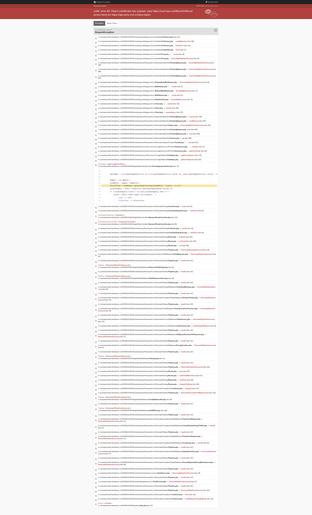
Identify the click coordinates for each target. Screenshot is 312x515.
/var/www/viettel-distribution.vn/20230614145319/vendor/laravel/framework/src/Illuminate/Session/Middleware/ (145, 319)
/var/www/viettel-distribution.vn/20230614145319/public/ (123, 505)
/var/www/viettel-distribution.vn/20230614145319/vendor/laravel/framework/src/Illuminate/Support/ (138, 125)
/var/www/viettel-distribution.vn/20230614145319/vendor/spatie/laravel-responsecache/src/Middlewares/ (144, 254)
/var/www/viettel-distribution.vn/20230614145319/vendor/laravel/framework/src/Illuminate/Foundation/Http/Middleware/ (149, 298)
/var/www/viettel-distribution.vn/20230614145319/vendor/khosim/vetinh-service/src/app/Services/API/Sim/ (143, 151)
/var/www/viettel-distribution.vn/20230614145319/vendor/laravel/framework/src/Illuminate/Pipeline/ (139, 250)
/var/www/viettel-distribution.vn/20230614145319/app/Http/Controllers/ (135, 217)
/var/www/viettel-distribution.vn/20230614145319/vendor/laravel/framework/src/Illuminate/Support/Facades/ (142, 142)
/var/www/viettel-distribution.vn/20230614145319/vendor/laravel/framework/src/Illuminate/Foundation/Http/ (141, 388)
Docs (213, 2)
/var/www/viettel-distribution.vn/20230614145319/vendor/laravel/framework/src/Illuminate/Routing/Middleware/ (147, 287)
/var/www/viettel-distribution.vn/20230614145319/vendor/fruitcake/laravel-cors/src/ (135, 473)
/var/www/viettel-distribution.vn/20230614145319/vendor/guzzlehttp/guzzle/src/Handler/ (136, 37)
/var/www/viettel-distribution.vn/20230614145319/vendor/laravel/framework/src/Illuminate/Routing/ (139, 206)
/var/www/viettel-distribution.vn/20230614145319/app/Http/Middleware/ (134, 267)
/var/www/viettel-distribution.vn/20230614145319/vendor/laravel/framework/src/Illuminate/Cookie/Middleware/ (152, 334)
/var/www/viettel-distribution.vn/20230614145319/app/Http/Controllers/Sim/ (136, 166)
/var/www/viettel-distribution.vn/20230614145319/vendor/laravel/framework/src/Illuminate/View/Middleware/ (148, 308)
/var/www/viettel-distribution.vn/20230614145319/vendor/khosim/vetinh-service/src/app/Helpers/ (139, 155)
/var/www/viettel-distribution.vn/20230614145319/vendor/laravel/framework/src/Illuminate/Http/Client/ (143, 63)
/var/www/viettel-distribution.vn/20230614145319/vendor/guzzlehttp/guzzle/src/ (138, 82)
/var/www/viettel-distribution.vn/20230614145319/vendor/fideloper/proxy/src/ (133, 482)
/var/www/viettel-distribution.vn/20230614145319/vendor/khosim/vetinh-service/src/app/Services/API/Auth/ (143, 147)
